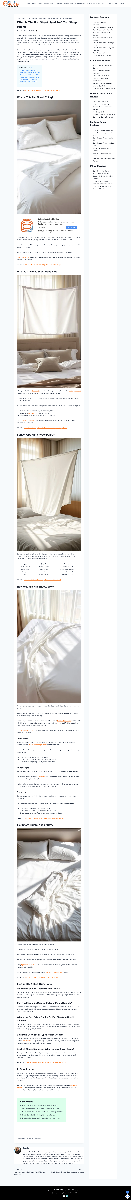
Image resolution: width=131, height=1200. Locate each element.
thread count (27, 1041)
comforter (41, 777)
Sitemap (54, 1193)
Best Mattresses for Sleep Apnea (104, 30)
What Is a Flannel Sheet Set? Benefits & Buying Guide (42, 90)
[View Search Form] (127, 3)
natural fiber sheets (27, 730)
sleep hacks (39, 1138)
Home (28, 3)
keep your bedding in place (37, 745)
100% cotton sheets (28, 420)
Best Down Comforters (101, 76)
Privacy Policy (62, 1193)
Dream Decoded (113, 3)
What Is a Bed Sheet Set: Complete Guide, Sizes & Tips (42, 265)
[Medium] (64, 1196)
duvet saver (32, 413)
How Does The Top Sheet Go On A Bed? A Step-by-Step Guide (45, 428)
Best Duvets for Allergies (101, 104)
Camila (20, 31)
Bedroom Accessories (93, 3)
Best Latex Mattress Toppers (103, 130)
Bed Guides (59, 3)
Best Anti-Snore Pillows (101, 173)
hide (31, 68)
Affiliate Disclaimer (73, 1193)
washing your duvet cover (54, 972)
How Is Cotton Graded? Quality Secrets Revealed (67, 1170)
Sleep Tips (104, 3)
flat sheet (30, 1138)
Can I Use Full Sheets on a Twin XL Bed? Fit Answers (41, 977)
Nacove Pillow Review (100, 189)
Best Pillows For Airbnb (101, 171)
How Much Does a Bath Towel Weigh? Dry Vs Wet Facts (29, 1171)
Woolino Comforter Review (102, 86)
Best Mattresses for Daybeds (103, 27)
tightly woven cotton (28, 965)
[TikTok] (67, 1196)
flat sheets (35, 391)
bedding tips (21, 1138)
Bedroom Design (69, 3)
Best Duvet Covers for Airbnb (103, 117)
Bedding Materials (80, 3)
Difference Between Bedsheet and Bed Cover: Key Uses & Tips (45, 1062)
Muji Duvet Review (99, 112)
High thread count (23, 257)
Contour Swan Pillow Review (102, 184)
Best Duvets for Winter (100, 102)
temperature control (64, 721)
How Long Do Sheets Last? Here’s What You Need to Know (44, 818)
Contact (122, 3)
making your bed (75, 391)
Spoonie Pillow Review (100, 181)
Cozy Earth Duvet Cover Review (104, 114)
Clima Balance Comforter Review (104, 88)
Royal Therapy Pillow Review (103, 186)
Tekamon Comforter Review (102, 83)
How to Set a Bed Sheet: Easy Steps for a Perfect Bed (42, 580)
